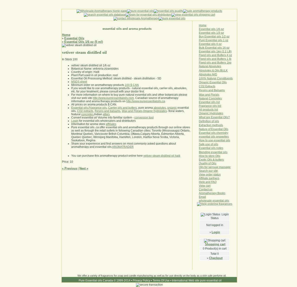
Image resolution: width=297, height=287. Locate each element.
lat (218, 113)
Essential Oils (74, 38)
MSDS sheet (79, 81)
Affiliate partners (209, 178)
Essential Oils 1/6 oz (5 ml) (83, 42)
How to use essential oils (214, 140)
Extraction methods (211, 125)
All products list (208, 109)
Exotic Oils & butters (211, 159)
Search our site (208, 170)
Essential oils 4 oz (210, 44)
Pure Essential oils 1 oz (213, 40)
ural (205, 98)
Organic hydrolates (155, 111)
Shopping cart (215, 244)
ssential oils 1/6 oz (212, 29)
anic (206, 113)
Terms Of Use (161, 280)
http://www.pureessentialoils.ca (145, 101)
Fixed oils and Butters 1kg (215, 62)
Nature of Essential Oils (213, 129)
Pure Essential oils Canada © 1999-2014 (104, 280)
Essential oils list (209, 102)
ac (211, 86)
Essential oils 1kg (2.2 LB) (215, 51)
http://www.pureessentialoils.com (113, 98)
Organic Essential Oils (213, 82)
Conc (212, 98)
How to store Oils (209, 156)
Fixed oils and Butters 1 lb (215, 59)
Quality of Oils (207, 163)
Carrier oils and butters (122, 107)
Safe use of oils (208, 144)
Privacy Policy (141, 280)
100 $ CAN (132, 85)
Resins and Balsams (212, 90)
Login (216, 232)
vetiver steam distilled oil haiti (161, 155)
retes (219, 98)
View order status (210, 174)
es (221, 113)
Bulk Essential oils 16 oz (214, 47)
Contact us (205, 189)
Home (66, 35)
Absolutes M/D (208, 74)
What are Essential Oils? (214, 117)
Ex (207, 86)
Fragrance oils (98, 107)
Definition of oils (209, 121)
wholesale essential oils (214, 200)
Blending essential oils (213, 152)
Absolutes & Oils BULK (213, 70)
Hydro (213, 113)
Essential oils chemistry (213, 133)
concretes (87, 114)
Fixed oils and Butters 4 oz (215, 55)
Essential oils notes (211, 148)
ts (214, 86)
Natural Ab (205, 66)
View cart (204, 185)
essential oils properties (214, 136)
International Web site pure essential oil (197, 280)
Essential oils (79, 107)
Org (201, 113)
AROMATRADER (123, 147)
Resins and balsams (107, 111)
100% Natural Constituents (216, 78)
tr (209, 86)
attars (106, 114)
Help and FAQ (207, 182)
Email (202, 197)
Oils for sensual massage (215, 167)
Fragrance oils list (210, 106)
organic (172, 107)
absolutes (160, 107)
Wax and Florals (132, 111)
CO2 (202, 86)
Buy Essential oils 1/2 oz (214, 36)
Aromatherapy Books (212, 193)
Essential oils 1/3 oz (211, 32)
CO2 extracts (85, 111)
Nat (201, 98)
